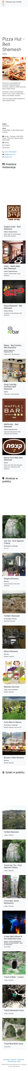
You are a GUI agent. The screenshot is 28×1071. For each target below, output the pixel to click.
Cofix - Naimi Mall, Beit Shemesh (12, 267)
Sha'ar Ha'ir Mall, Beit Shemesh (13, 459)
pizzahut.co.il (8, 157)
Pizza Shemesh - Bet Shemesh (13, 307)
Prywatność (6, 1059)
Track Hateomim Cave (14, 1010)
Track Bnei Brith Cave (13, 1044)
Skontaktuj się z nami (14, 1061)
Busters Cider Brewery (14, 757)
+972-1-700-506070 (10, 152)
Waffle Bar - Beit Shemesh (11, 425)
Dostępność (20, 1059)
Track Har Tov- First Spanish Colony (13, 866)
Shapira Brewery (11, 578)
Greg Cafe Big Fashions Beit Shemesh (10, 386)
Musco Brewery (11, 651)
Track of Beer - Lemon (14, 977)
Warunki (13, 1059)
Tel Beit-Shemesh (12, 616)
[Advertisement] (14, 21)
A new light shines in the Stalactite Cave (13, 937)
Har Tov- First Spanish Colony (14, 542)
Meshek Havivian (11, 687)
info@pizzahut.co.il (9, 154)
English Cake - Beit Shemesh (12, 228)
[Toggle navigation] (3, 5)
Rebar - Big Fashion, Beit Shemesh (13, 346)
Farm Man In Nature (12, 722)
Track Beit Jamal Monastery (11, 902)
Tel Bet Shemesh (11, 832)
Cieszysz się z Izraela (13, 2)
